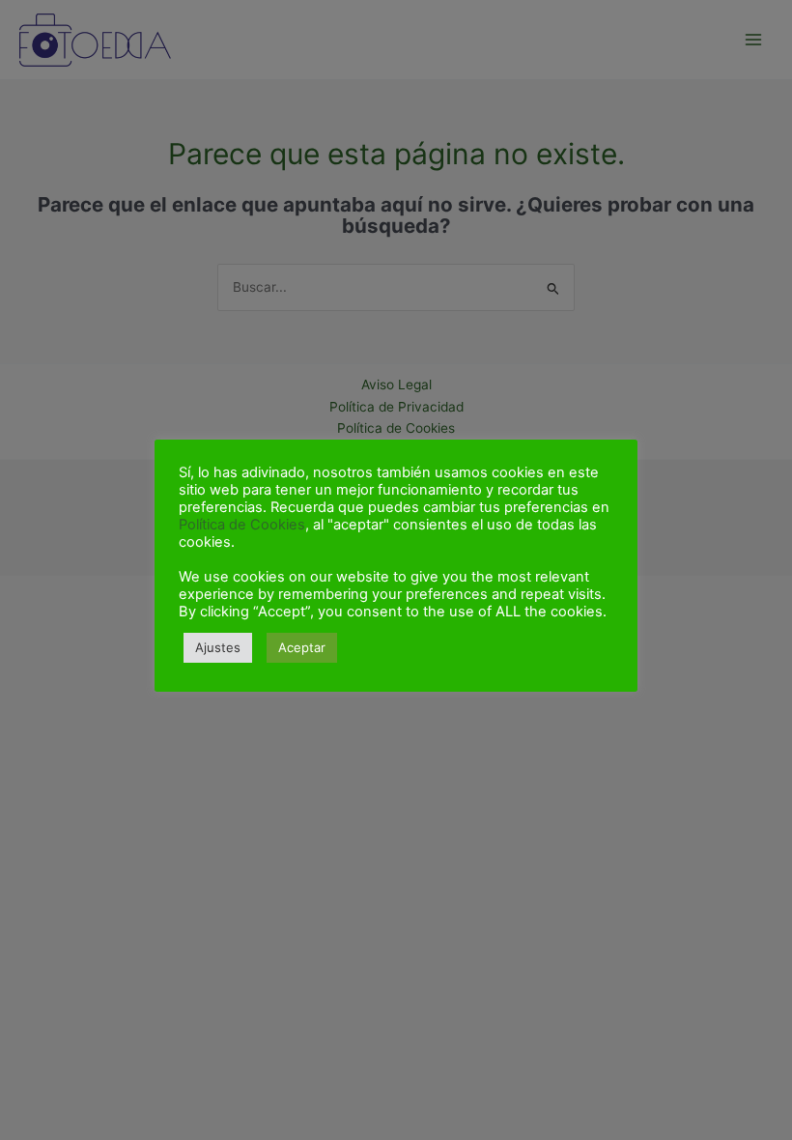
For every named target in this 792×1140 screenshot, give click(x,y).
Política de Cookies (242, 524)
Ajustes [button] (217, 647)
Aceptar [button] (301, 647)
